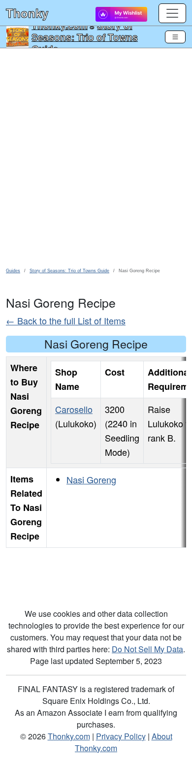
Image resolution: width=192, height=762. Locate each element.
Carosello (74, 409)
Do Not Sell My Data (147, 649)
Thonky (27, 12)
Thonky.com (69, 736)
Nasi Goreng (91, 479)
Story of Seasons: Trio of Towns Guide (85, 37)
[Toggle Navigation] (175, 37)
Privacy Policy (121, 736)
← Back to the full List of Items (66, 320)
